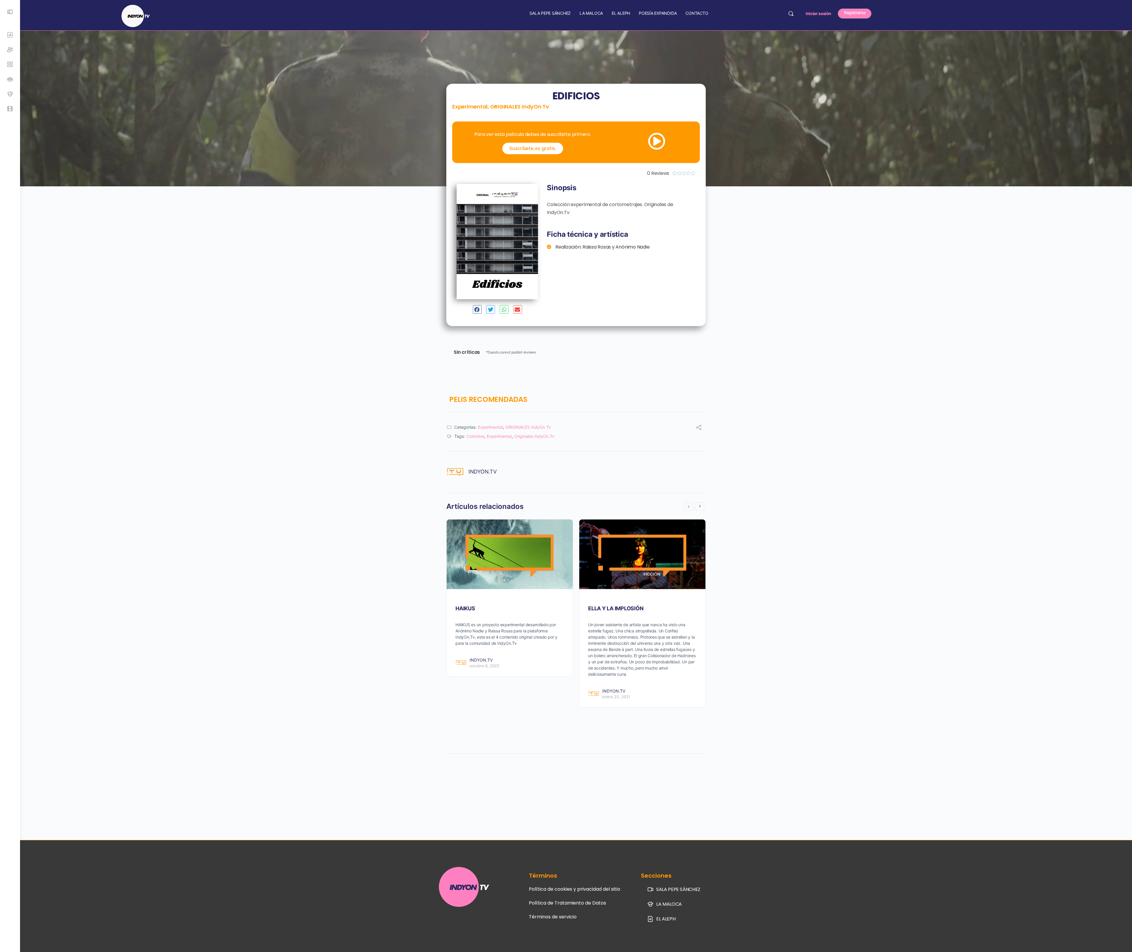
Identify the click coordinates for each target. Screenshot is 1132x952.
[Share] (698, 428)
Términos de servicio (553, 916)
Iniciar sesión (818, 13)
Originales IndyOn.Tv (534, 436)
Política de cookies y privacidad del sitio (574, 889)
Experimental (470, 106)
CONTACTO (696, 13)
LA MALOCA (591, 13)
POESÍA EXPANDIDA (658, 13)
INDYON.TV (482, 471)
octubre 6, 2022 (484, 665)
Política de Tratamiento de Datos (567, 903)
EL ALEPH (621, 13)
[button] (477, 309)
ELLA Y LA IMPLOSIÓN (615, 608)
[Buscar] (791, 13)
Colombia (475, 436)
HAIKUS (465, 608)
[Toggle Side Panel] (10, 12)
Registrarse (854, 12)
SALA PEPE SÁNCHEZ (550, 13)
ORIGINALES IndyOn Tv (519, 106)
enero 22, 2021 (616, 696)
